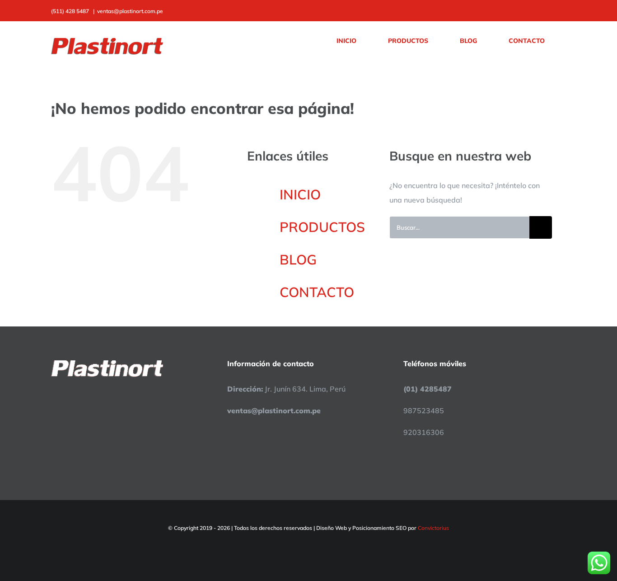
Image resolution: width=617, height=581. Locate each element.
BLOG (298, 259)
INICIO (300, 194)
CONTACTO (317, 292)
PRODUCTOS (322, 227)
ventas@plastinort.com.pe (130, 11)
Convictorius (433, 527)
